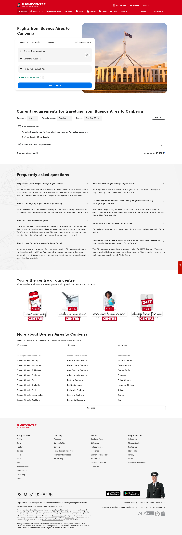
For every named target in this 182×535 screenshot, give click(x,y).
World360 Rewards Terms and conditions (118, 507)
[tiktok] (31, 494)
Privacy (131, 455)
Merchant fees (69, 518)
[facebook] (19, 494)
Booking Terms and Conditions (52, 520)
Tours (80, 11)
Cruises (93, 11)
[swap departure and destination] (87, 55)
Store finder (132, 451)
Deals (104, 11)
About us (57, 439)
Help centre (132, 439)
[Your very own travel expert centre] (109, 306)
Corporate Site (59, 443)
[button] (91, 408)
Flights (24, 11)
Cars (115, 11)
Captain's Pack (97, 439)
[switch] (41, 78)
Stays (70, 11)
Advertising (58, 459)
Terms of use (160, 503)
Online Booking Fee (58, 516)
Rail (18, 463)
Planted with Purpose (62, 455)
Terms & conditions (146, 503)
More (123, 11)
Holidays (36, 11)
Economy (50, 42)
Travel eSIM (95, 459)
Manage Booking (135, 443)
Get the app (121, 5)
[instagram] (25, 494)
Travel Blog (21, 475)
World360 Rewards (98, 463)
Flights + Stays (55, 11)
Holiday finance (97, 447)
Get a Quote (134, 5)
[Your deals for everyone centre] (72, 306)
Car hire (20, 451)
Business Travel (23, 467)
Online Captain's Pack (99, 455)
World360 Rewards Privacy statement (150, 507)
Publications (21, 471)
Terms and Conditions (24, 512)
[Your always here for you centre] (147, 306)
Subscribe (95, 467)
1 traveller (36, 42)
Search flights (55, 85)
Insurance (95, 451)
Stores (143, 11)
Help (145, 5)
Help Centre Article (80, 212)
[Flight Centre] (27, 426)
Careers (57, 447)
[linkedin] (37, 494)
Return (23, 42)
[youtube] (44, 494)
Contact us (132, 447)
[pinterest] (50, 494)
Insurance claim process (137, 463)
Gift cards (95, 443)
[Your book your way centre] (35, 306)
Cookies (131, 459)
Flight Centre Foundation (64, 451)
